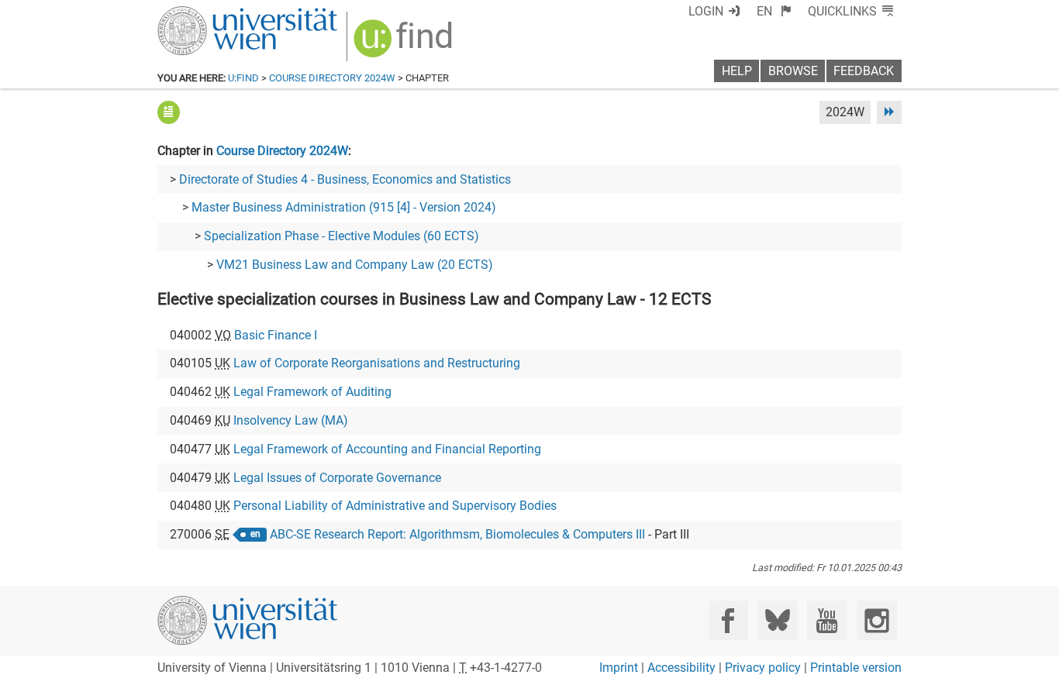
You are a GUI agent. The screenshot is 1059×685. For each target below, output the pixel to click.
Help (737, 71)
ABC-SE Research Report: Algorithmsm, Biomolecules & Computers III (457, 534)
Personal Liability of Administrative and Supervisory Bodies (395, 505)
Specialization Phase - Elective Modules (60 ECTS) (341, 236)
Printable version (856, 667)
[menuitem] (774, 11)
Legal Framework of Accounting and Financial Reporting (387, 449)
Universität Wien (210, 13)
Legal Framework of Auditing (312, 391)
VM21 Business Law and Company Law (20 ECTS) (354, 264)
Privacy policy (763, 667)
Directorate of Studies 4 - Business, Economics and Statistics (345, 179)
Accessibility (681, 667)
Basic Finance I (275, 335)
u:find (243, 78)
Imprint (618, 667)
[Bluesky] (777, 620)
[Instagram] (876, 620)
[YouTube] (827, 620)
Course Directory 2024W (332, 78)
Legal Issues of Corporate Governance (337, 477)
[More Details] (168, 112)
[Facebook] (728, 620)
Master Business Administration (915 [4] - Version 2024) (343, 207)
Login (705, 11)
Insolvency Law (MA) (290, 420)
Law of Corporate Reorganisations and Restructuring (376, 363)
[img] (405, 43)
